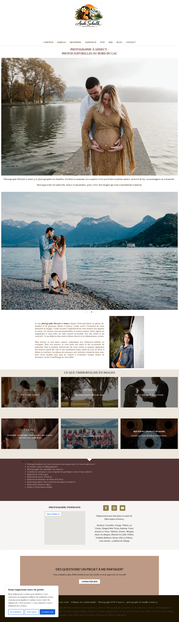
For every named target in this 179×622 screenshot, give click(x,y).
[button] (3, 250)
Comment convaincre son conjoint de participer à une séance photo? (59, 472)
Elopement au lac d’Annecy (39, 477)
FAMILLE (61, 42)
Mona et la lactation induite (40, 487)
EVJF (102, 42)
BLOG (119, 42)
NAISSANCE (90, 42)
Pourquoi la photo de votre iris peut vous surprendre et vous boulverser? (61, 464)
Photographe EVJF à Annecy (111, 602)
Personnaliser (16, 612)
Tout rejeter (32, 612)
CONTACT (131, 42)
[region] (31, 601)
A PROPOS (48, 42)
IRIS (111, 42)
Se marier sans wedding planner (42, 466)
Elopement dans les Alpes (39, 484)
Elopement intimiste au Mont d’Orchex (45, 479)
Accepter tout (47, 612)
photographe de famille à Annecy (142, 602)
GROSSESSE (75, 42)
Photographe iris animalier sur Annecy (45, 469)
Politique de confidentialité (83, 602)
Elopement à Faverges (37, 474)
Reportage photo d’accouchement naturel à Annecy (51, 482)
